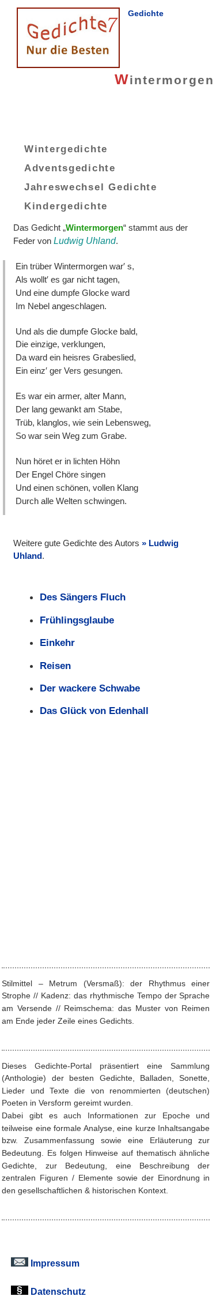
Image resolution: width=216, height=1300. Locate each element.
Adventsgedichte (70, 168)
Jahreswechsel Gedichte (90, 186)
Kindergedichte (66, 205)
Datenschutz (57, 1291)
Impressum (53, 1263)
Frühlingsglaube (77, 620)
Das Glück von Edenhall (94, 710)
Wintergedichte (66, 149)
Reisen (55, 665)
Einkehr (57, 642)
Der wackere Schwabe (90, 688)
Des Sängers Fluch (83, 597)
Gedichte (146, 13)
